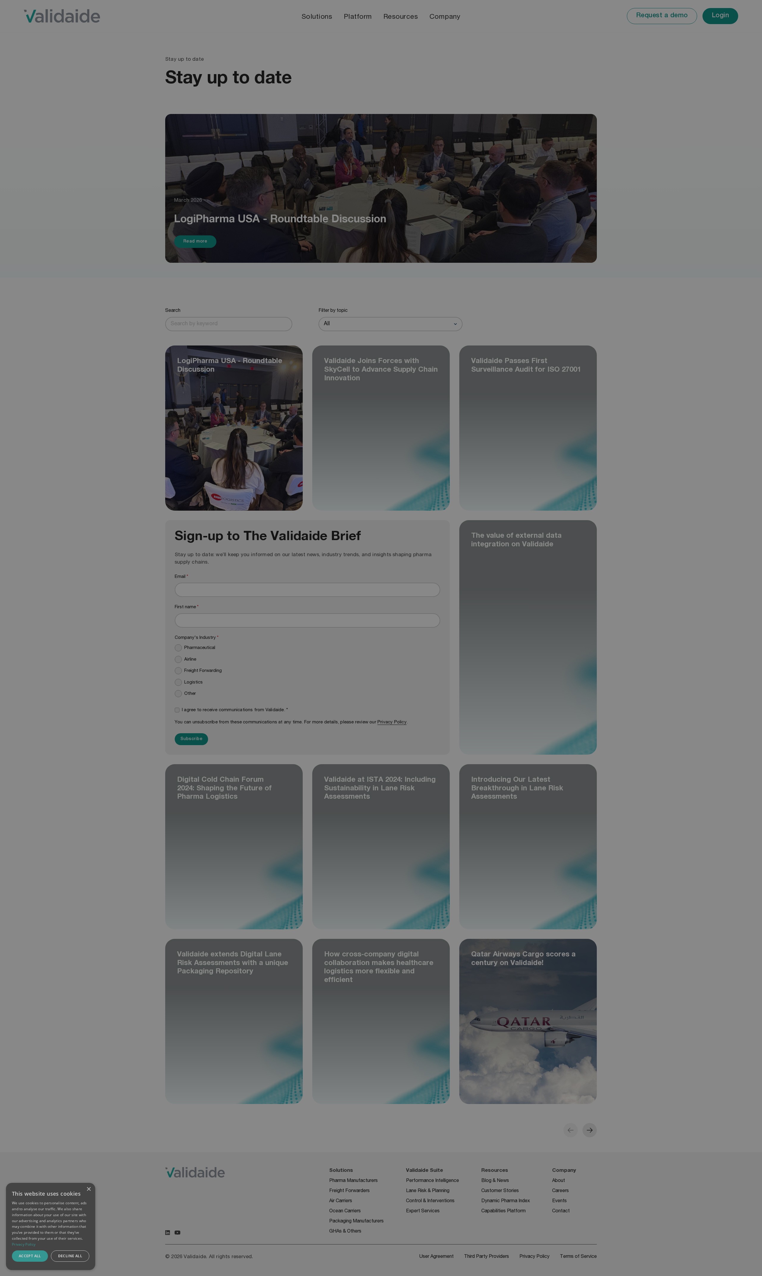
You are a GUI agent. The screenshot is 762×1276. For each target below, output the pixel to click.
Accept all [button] (30, 1255)
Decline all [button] (70, 1255)
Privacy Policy (23, 1244)
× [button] (88, 1189)
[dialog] (50, 1226)
